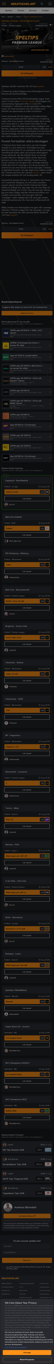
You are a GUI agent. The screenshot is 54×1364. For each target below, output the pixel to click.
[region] (27, 1331)
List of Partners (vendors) (16, 1347)
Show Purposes (27, 1359)
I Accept (27, 1352)
